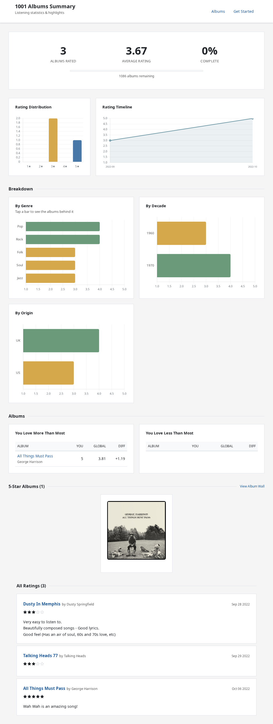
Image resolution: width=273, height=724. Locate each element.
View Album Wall (252, 486)
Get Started (244, 11)
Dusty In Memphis (42, 604)
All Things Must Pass (35, 455)
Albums (218, 11)
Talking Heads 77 (40, 655)
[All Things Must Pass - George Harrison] (136, 530)
